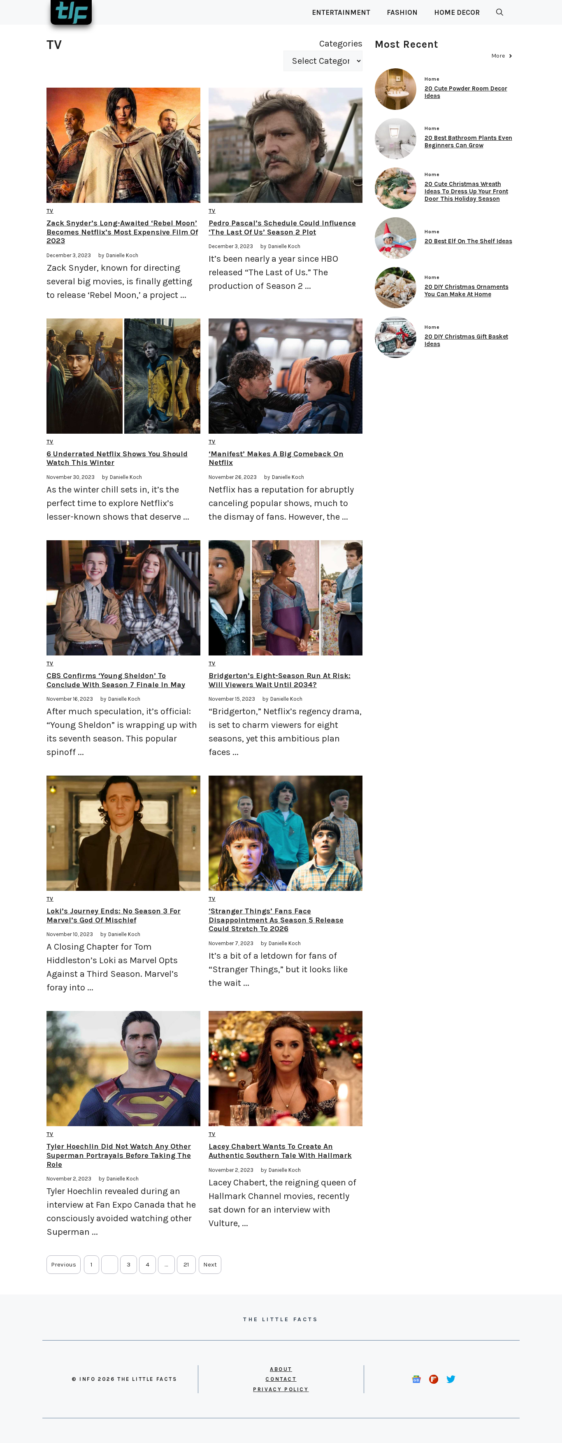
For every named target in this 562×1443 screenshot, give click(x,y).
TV (49, 211)
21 (186, 1264)
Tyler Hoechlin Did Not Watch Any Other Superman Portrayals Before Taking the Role (118, 1155)
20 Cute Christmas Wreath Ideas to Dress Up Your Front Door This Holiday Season (466, 191)
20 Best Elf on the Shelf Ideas (468, 241)
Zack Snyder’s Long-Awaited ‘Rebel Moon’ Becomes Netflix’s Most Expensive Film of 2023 (122, 231)
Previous (63, 1264)
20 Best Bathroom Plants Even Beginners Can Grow (468, 141)
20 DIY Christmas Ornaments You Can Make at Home (467, 290)
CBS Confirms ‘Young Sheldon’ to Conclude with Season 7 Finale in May (115, 680)
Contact (280, 1379)
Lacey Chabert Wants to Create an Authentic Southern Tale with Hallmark (280, 1151)
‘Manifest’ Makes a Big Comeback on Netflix (276, 458)
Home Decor (457, 12)
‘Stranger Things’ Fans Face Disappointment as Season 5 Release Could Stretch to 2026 (276, 919)
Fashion (402, 12)
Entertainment (341, 12)
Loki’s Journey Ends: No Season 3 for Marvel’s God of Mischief (113, 915)
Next (210, 1264)
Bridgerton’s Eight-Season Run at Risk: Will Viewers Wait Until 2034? (280, 680)
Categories (340, 43)
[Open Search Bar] (499, 12)
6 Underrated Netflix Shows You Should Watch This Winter (117, 458)
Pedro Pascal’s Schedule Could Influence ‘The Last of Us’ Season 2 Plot (282, 227)
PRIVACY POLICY (281, 1389)
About (281, 1369)
